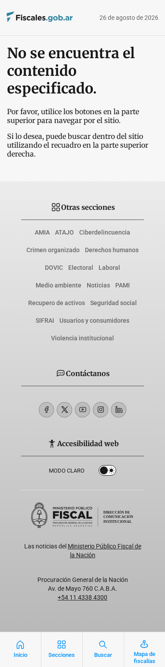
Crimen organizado (53, 249)
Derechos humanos (112, 249)
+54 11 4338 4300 (82, 597)
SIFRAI (45, 320)
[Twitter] (64, 409)
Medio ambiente (58, 285)
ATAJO (64, 232)
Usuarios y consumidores (94, 320)
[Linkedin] (118, 409)
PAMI (122, 285)
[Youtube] (82, 409)
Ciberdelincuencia (104, 232)
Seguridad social (113, 302)
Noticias (98, 285)
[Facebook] (46, 409)
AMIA (42, 232)
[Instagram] (100, 409)
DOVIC (54, 267)
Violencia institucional (82, 338)
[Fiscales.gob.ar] (27, 17)
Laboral (109, 267)
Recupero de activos (56, 302)
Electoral (80, 267)
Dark (107, 472)
